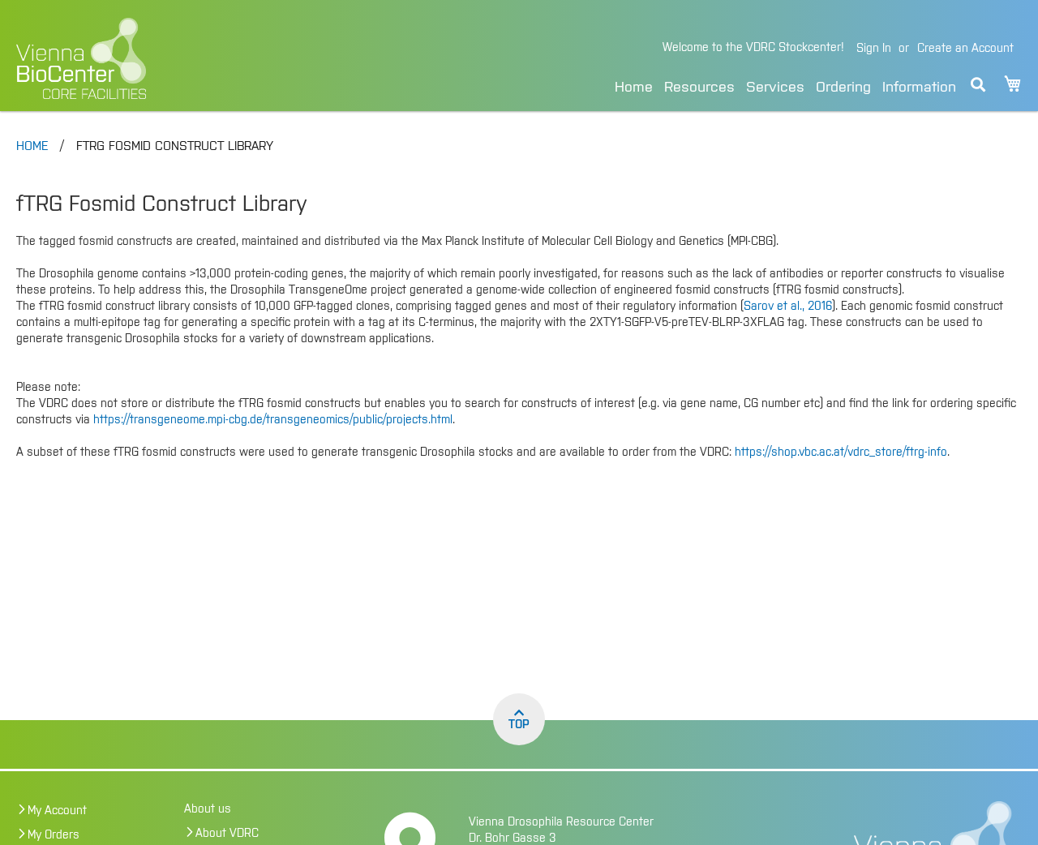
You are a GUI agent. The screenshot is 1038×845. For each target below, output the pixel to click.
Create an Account (965, 48)
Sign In (873, 48)
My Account (57, 811)
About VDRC (227, 833)
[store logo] (192, 58)
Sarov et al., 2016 (788, 306)
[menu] (785, 85)
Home (634, 87)
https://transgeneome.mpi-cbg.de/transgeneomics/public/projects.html (273, 420)
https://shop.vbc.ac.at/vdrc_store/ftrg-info (841, 452)
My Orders (53, 835)
